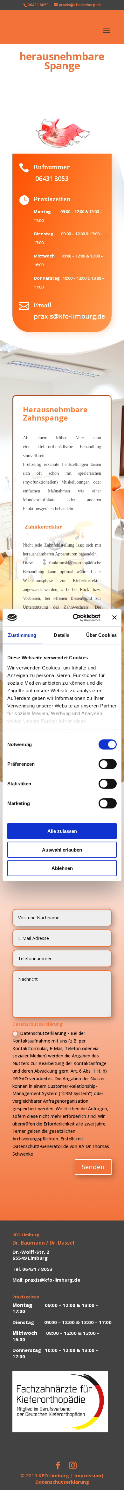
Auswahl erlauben (62, 849)
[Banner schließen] (114, 617)
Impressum (87, 1475)
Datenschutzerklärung (62, 1482)
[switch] (108, 764)
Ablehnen (62, 868)
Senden (93, 1167)
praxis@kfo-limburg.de (69, 316)
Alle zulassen (62, 831)
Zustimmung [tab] (22, 635)
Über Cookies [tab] (101, 635)
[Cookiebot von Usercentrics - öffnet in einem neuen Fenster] (75, 617)
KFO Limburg (53, 1475)
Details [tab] (61, 635)
